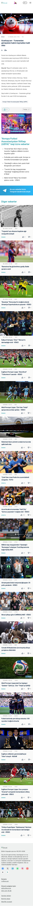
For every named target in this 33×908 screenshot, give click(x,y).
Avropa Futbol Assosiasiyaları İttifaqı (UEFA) (14, 101)
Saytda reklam (6, 896)
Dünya (3, 483)
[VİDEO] (16, 286)
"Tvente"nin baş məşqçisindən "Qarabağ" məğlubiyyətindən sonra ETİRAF (16, 171)
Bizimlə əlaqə (5, 899)
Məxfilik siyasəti (6, 902)
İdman (3, 237)
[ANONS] (16, 668)
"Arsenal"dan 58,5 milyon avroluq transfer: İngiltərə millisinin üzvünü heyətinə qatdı (16, 151)
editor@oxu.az (6, 888)
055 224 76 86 (6, 891)
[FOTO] (16, 462)
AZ (24, 2)
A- (2, 50)
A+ (5, 50)
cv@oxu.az (5, 881)
